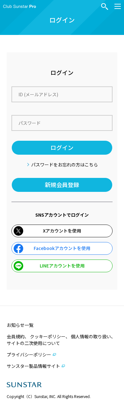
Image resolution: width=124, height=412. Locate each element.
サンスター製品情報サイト (33, 366)
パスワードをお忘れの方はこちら (64, 164)
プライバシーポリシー (29, 354)
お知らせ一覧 (20, 325)
